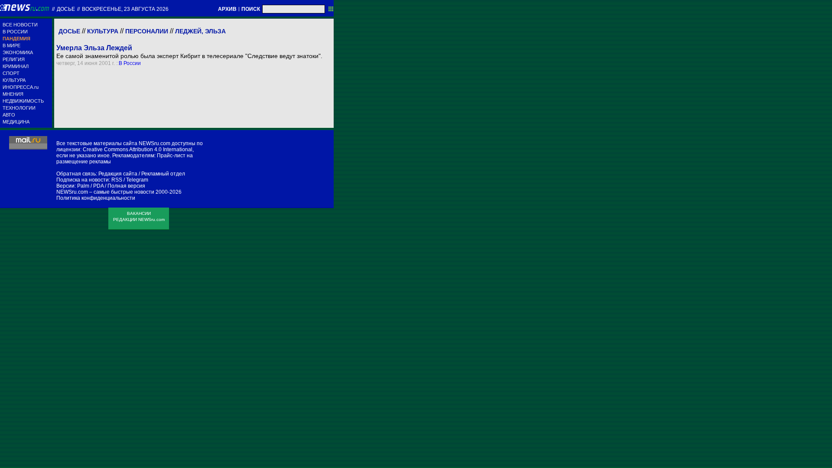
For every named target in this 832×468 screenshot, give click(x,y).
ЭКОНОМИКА (18, 52)
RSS (116, 180)
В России (130, 63)
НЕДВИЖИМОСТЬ (23, 101)
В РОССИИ (15, 31)
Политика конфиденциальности (95, 198)
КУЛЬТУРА (14, 80)
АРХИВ (227, 9)
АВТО (9, 114)
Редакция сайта (117, 174)
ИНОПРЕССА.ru (21, 87)
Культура (102, 31)
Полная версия (126, 186)
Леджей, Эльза (200, 31)
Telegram (137, 180)
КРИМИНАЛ (16, 66)
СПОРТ (11, 73)
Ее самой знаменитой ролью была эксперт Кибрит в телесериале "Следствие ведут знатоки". (189, 55)
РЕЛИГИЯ (14, 59)
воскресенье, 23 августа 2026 (125, 9)
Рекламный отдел (163, 174)
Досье (69, 31)
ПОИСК (250, 9)
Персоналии (146, 31)
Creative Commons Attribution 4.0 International (137, 149)
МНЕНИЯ (13, 94)
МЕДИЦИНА (16, 121)
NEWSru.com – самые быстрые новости (105, 192)
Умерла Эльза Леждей (94, 48)
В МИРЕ (11, 45)
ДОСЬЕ (66, 9)
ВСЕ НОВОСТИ (20, 24)
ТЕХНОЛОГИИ (19, 107)
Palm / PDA (90, 186)
